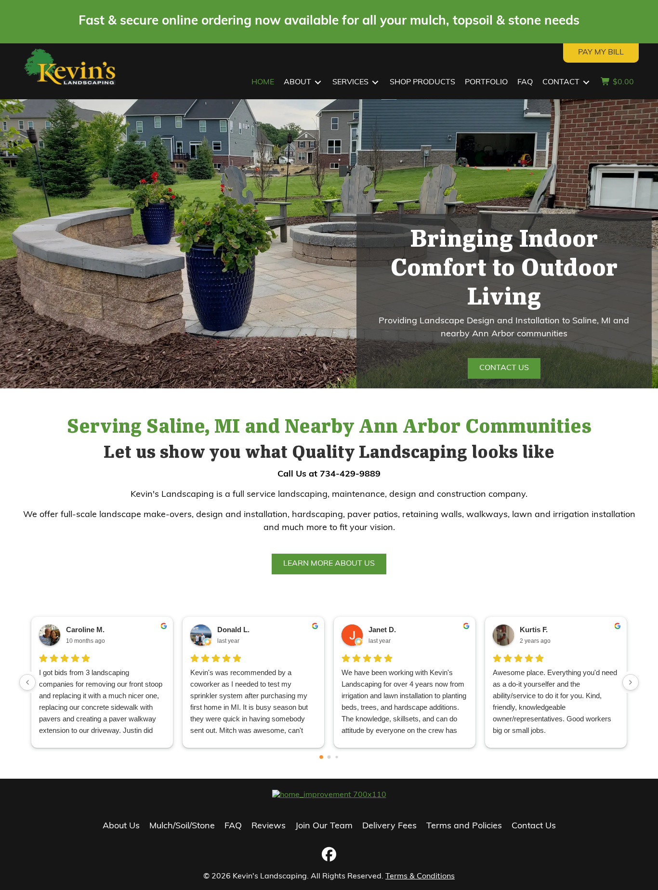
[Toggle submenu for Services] (375, 82)
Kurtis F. (534, 629)
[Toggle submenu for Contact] (586, 82)
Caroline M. (85, 629)
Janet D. (382, 629)
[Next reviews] (630, 682)
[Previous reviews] (27, 682)
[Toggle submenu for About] (318, 82)
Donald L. (233, 629)
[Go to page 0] (321, 757)
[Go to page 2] (336, 757)
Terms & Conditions (420, 876)
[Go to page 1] (329, 756)
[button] (329, 854)
